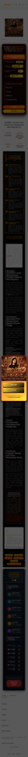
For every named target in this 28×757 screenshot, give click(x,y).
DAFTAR (13, 385)
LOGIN (13, 390)
